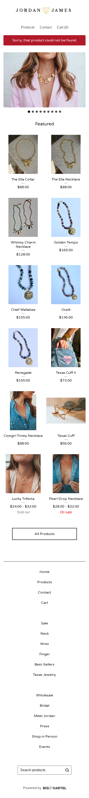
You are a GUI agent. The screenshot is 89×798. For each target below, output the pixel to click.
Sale (44, 623)
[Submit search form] (67, 770)
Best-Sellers (44, 664)
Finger (44, 654)
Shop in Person (44, 736)
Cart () (62, 27)
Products (28, 27)
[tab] (29, 111)
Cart (44, 603)
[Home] (44, 10)
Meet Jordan (44, 716)
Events (44, 747)
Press (44, 726)
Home (44, 572)
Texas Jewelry (44, 675)
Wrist (44, 644)
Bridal (44, 705)
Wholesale (44, 695)
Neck (44, 633)
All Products (45, 534)
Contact (46, 27)
